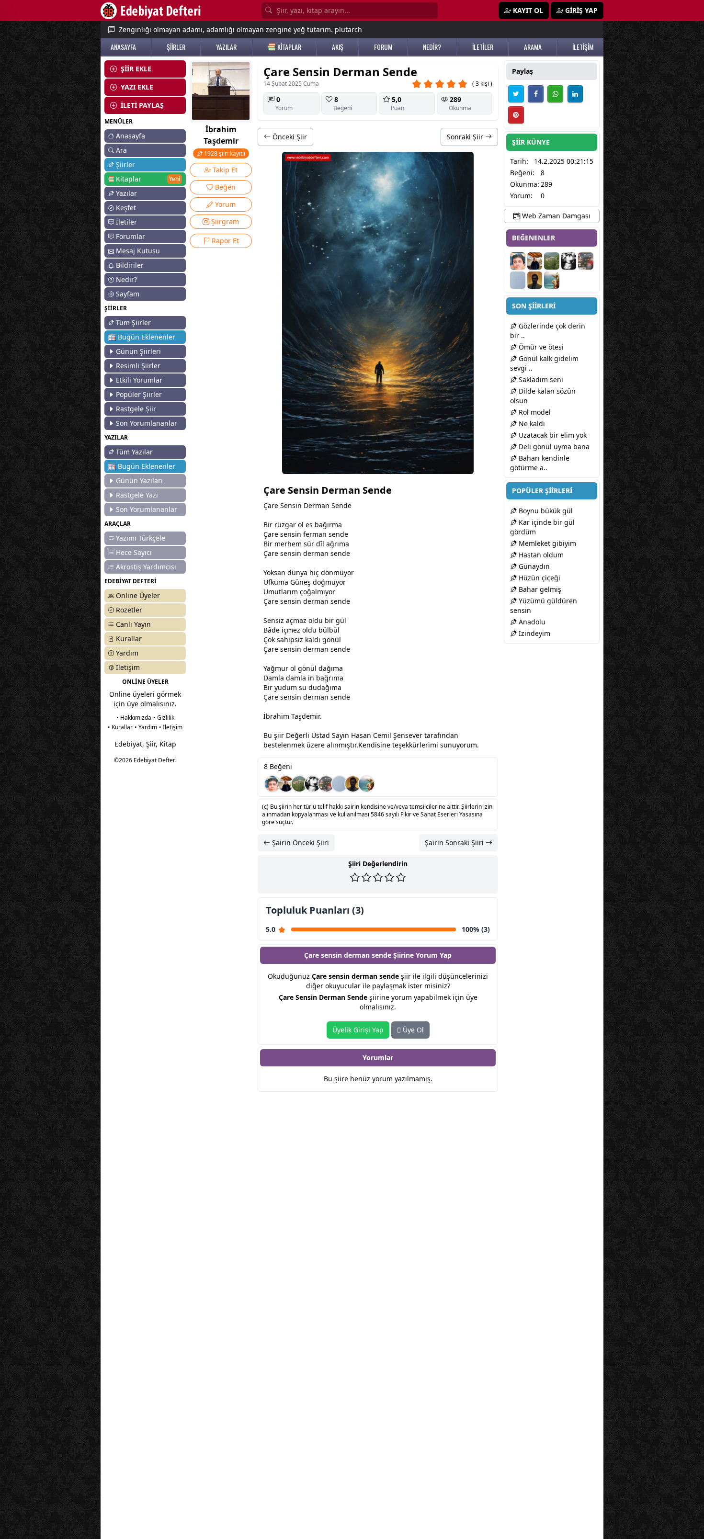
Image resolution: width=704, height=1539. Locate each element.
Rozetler (129, 609)
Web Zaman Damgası (555, 215)
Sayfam (127, 293)
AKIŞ (337, 47)
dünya (297, 572)
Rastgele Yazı (137, 494)
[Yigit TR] (353, 783)
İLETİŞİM (582, 47)
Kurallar (129, 638)
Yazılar (126, 193)
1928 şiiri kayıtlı (224, 153)
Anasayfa (130, 135)
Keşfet (126, 207)
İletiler (126, 221)
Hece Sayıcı (134, 552)
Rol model (534, 412)
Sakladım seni (540, 379)
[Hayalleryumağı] (299, 783)
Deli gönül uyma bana (553, 446)
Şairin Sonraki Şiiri (455, 842)
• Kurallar (120, 727)
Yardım (127, 652)
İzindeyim (533, 633)
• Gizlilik (163, 717)
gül (341, 620)
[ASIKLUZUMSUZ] (272, 783)
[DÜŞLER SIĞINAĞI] (286, 783)
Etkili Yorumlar (139, 380)
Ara (121, 150)
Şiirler (125, 164)
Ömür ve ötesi (540, 346)
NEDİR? (432, 47)
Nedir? (126, 279)
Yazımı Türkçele (140, 538)
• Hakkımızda (133, 717)
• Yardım (146, 727)
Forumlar (130, 236)
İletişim (128, 667)
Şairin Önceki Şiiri (299, 842)
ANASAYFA (123, 47)
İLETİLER (482, 47)
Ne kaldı (531, 423)
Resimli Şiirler (138, 365)
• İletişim (170, 727)
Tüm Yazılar (134, 451)
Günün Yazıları (139, 480)
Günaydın (533, 566)
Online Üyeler (138, 595)
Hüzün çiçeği (538, 577)
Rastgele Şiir (136, 408)
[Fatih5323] (366, 783)
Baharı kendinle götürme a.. (539, 462)
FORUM (383, 47)
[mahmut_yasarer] (326, 783)
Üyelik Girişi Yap (358, 1029)
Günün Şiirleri (138, 351)
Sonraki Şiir (466, 136)
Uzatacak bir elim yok (552, 435)
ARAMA (533, 47)
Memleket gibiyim (546, 543)
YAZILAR (226, 47)
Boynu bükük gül (545, 510)
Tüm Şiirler (133, 322)
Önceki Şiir (289, 136)
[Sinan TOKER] (339, 783)
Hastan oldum (540, 554)
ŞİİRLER (176, 47)
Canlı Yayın (133, 624)
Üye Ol (412, 1029)
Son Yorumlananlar (146, 423)
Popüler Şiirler (139, 394)
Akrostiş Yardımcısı (146, 566)
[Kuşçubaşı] (312, 783)
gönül (331, 639)
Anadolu (531, 621)
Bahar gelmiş (539, 589)
